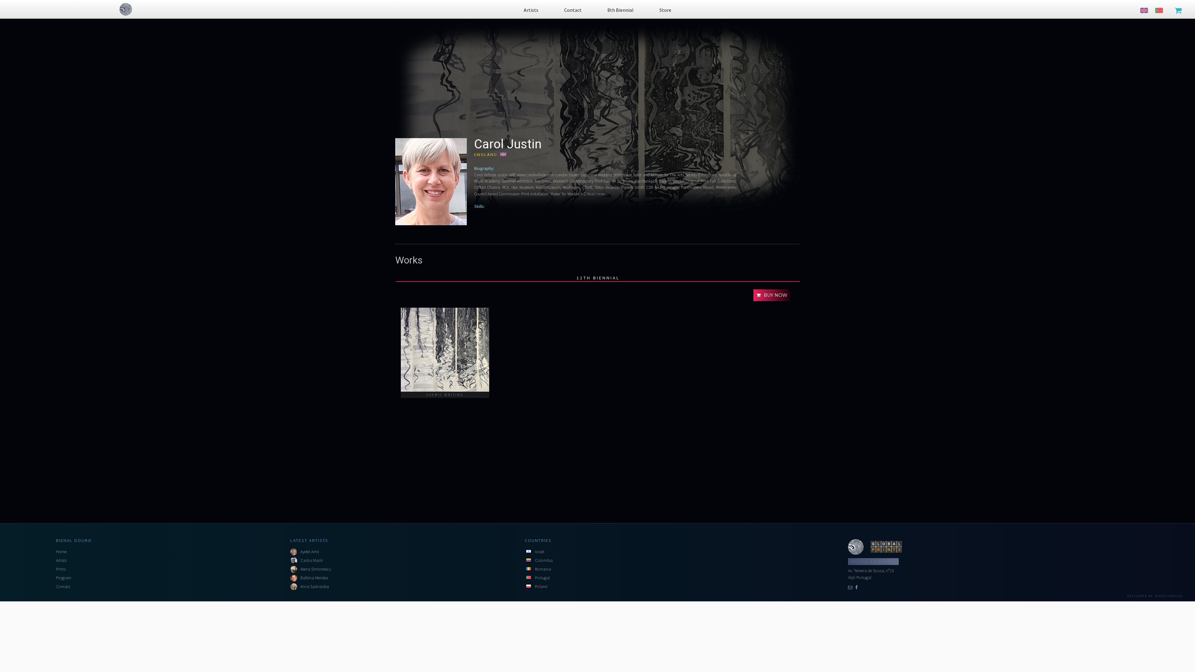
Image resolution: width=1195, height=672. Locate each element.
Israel (539, 551)
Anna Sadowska (314, 586)
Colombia (544, 560)
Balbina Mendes (314, 578)
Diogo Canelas (1169, 596)
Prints (61, 569)
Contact (63, 586)
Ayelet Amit (309, 551)
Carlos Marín (311, 560)
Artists (61, 560)
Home (61, 551)
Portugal (542, 578)
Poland (541, 586)
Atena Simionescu (315, 569)
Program (63, 578)
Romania (543, 569)
